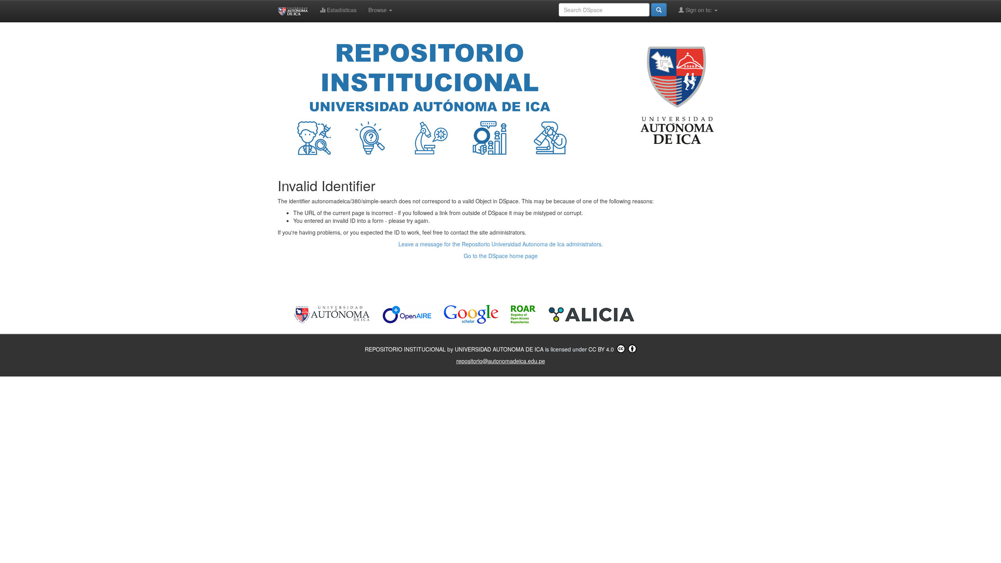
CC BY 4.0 (601, 349)
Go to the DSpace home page (501, 256)
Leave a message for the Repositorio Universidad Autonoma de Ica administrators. (500, 244)
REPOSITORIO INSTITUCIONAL (406, 349)
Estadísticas (341, 10)
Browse (378, 10)
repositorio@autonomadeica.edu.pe (500, 361)
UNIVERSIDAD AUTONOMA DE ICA (500, 349)
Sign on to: (699, 10)
